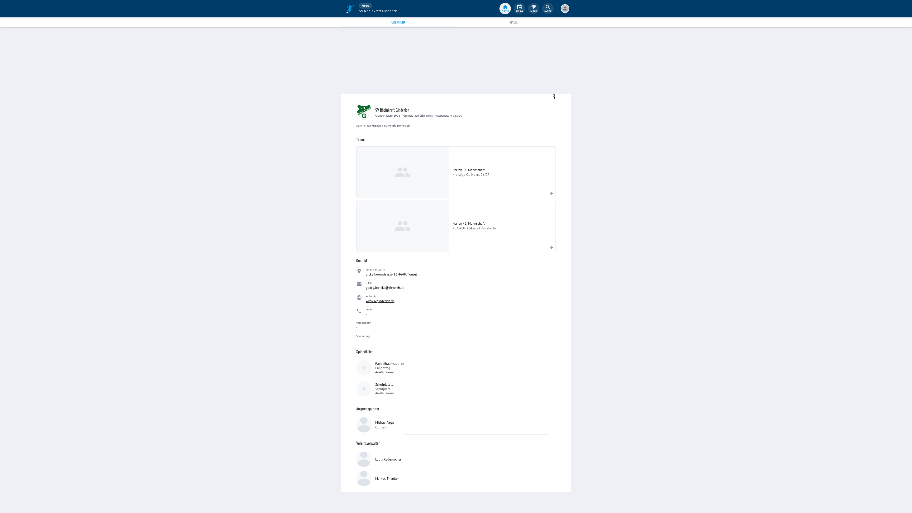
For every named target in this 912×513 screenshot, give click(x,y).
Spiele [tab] (513, 21)
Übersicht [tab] (398, 21)
